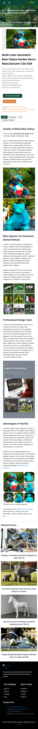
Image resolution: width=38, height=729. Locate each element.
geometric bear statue (27, 109)
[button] (9, 3)
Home (6, 22)
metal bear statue (21, 111)
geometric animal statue (12, 109)
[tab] (4, 117)
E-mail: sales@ (16, 707)
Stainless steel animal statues (26, 22)
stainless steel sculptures (24, 509)
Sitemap (19, 724)
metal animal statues (8, 111)
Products (12, 22)
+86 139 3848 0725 (21, 709)
